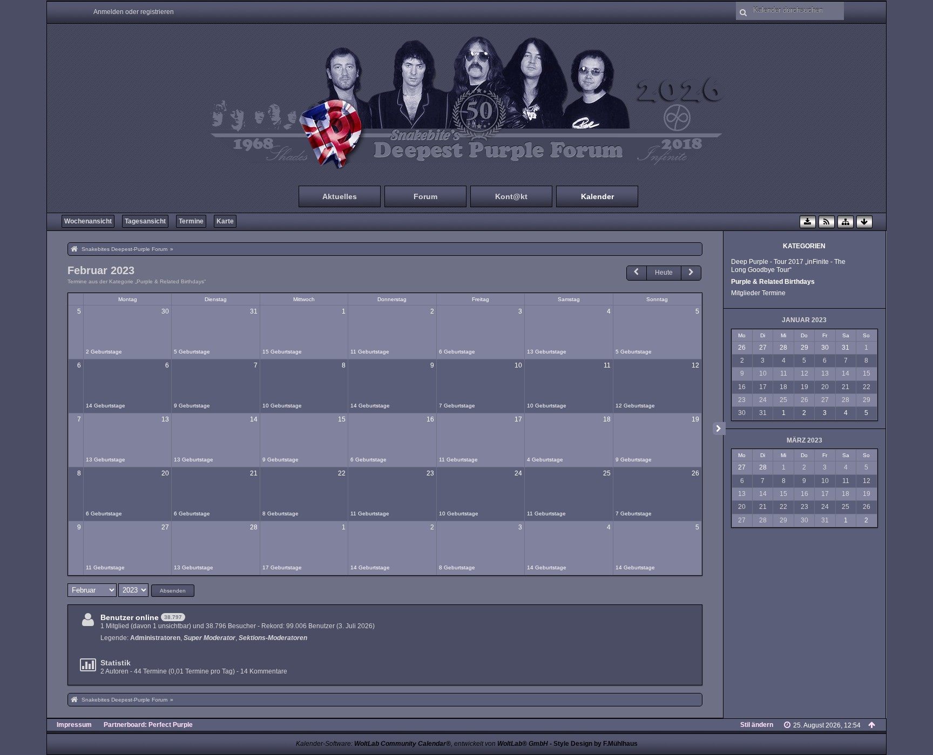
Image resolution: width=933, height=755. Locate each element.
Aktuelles (339, 196)
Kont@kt (511, 196)
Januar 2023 (804, 320)
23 (430, 473)
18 (607, 419)
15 (342, 419)
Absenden (173, 591)
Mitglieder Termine (758, 293)
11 (607, 365)
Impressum (74, 725)
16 (430, 419)
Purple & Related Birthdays (773, 281)
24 (518, 473)
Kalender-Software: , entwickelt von (422, 743)
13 (165, 419)
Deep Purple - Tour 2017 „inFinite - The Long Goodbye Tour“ (788, 266)
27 (165, 527)
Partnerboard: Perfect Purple (148, 725)
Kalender (597, 196)
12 (695, 365)
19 (695, 419)
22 (342, 473)
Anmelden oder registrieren (133, 12)
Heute (664, 272)
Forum (425, 196)
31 (254, 311)
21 (254, 473)
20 (165, 473)
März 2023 (804, 440)
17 (518, 419)
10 (518, 365)
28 (254, 527)
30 (165, 311)
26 (695, 473)
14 (254, 419)
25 (607, 473)
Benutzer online (129, 617)
